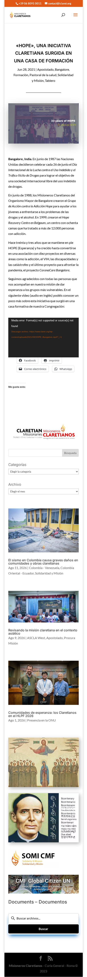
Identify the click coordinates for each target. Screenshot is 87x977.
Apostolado (45, 69)
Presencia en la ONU (41, 720)
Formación (21, 75)
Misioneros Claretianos (25, 965)
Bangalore (62, 69)
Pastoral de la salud (43, 75)
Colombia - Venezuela (44, 568)
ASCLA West (36, 638)
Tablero (50, 80)
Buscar (43, 929)
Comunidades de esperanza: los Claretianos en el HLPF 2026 (42, 714)
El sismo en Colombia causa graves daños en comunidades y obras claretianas (43, 561)
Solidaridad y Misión (49, 573)
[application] (43, 337)
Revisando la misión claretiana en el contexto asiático (42, 631)
